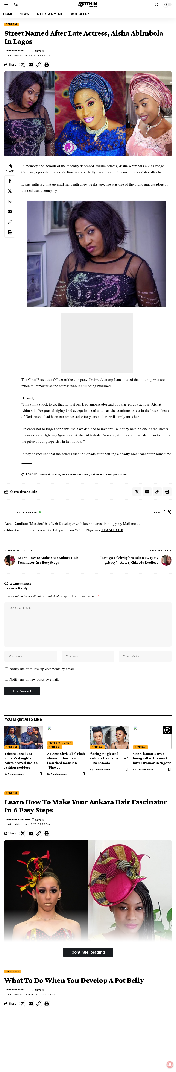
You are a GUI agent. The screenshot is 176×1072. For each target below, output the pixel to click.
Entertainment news (75, 474)
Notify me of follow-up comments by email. (42, 668)
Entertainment (60, 743)
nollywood (97, 474)
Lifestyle (12, 971)
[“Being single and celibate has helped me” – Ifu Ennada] (109, 737)
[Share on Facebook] (10, 181)
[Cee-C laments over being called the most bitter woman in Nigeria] (152, 737)
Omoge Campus (116, 474)
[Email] (30, 64)
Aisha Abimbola (131, 165)
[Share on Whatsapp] (10, 201)
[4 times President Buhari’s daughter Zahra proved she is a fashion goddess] (23, 737)
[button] (8, 5)
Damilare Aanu (15, 50)
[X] (169, 512)
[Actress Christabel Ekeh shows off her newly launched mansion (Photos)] (66, 737)
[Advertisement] (97, 343)
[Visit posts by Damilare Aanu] (9, 512)
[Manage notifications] (170, 1064)
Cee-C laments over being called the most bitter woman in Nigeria (152, 758)
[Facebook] (164, 512)
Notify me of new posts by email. (34, 679)
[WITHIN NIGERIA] (88, 4)
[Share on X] (22, 64)
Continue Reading (88, 952)
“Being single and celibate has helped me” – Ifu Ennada (109, 758)
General (12, 24)
